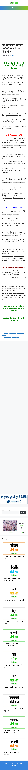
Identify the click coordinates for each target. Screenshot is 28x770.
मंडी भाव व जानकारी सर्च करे (8, 510)
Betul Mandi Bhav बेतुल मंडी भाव (13, 623)
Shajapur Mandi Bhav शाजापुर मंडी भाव (11, 731)
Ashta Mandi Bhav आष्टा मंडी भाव (13, 688)
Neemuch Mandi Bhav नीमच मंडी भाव (14, 557)
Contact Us (13, 763)
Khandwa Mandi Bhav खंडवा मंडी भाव (14, 753)
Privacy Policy (20, 763)
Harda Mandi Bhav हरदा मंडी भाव (14, 601)
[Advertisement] (14, 25)
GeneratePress (20, 768)
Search (22, 513)
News (5, 332)
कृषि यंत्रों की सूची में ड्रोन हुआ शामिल (11, 338)
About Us (7, 763)
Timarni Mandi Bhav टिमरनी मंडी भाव (13, 710)
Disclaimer (14, 765)
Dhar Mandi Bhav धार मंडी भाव (13, 666)
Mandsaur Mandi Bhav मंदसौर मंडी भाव (12, 579)
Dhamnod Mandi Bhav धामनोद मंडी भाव (12, 644)
